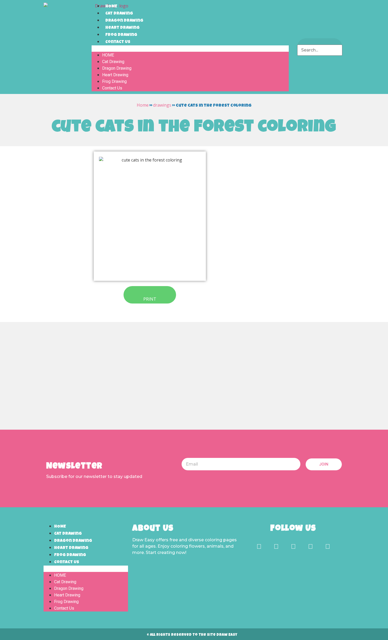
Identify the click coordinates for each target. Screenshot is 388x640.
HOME (111, 6)
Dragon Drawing (124, 21)
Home (143, 105)
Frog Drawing (121, 35)
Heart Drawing (122, 28)
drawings (162, 105)
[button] (190, 48)
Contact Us (117, 42)
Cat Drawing (119, 14)
